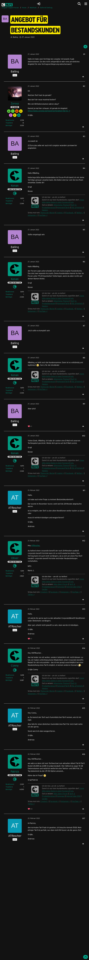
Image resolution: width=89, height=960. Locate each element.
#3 (84, 136)
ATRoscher (35, 545)
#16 (83, 754)
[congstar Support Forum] (7, 4)
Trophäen (9, 123)
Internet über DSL (73, 587)
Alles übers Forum (61, 584)
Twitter (79, 212)
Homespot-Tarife (63, 207)
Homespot (61, 587)
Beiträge (9, 125)
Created (59, 212)
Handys (45, 210)
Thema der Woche (47, 212)
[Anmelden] (38, 4)
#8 (84, 358)
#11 (84, 490)
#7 (84, 326)
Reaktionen (10, 120)
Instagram (32, 215)
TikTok (30, 594)
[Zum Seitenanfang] (85, 957)
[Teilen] (85, 46)
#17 (83, 818)
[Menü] (86, 4)
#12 (83, 540)
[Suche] (79, 4)
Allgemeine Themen (61, 205)
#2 (84, 86)
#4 (84, 168)
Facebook (69, 212)
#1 (84, 54)
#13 (83, 609)
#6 (84, 261)
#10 (83, 436)
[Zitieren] (83, 76)
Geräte (44, 589)
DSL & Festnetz (77, 207)
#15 (83, 708)
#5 (84, 229)
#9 (84, 404)
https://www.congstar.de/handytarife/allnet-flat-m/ (48, 111)
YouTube (42, 215)
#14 (83, 648)
